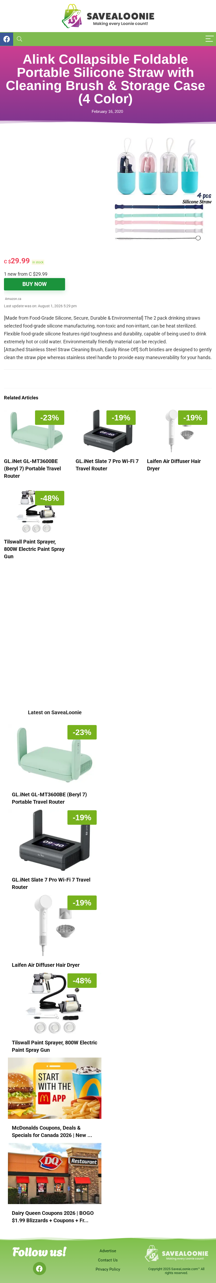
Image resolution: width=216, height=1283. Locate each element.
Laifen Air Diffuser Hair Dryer (46, 965)
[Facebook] (39, 1268)
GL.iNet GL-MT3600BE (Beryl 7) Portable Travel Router (32, 468)
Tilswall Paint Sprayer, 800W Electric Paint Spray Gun (34, 549)
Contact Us (108, 1260)
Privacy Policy (108, 1269)
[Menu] (209, 39)
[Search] (19, 39)
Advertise (108, 1251)
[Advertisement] (56, 174)
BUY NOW (34, 284)
